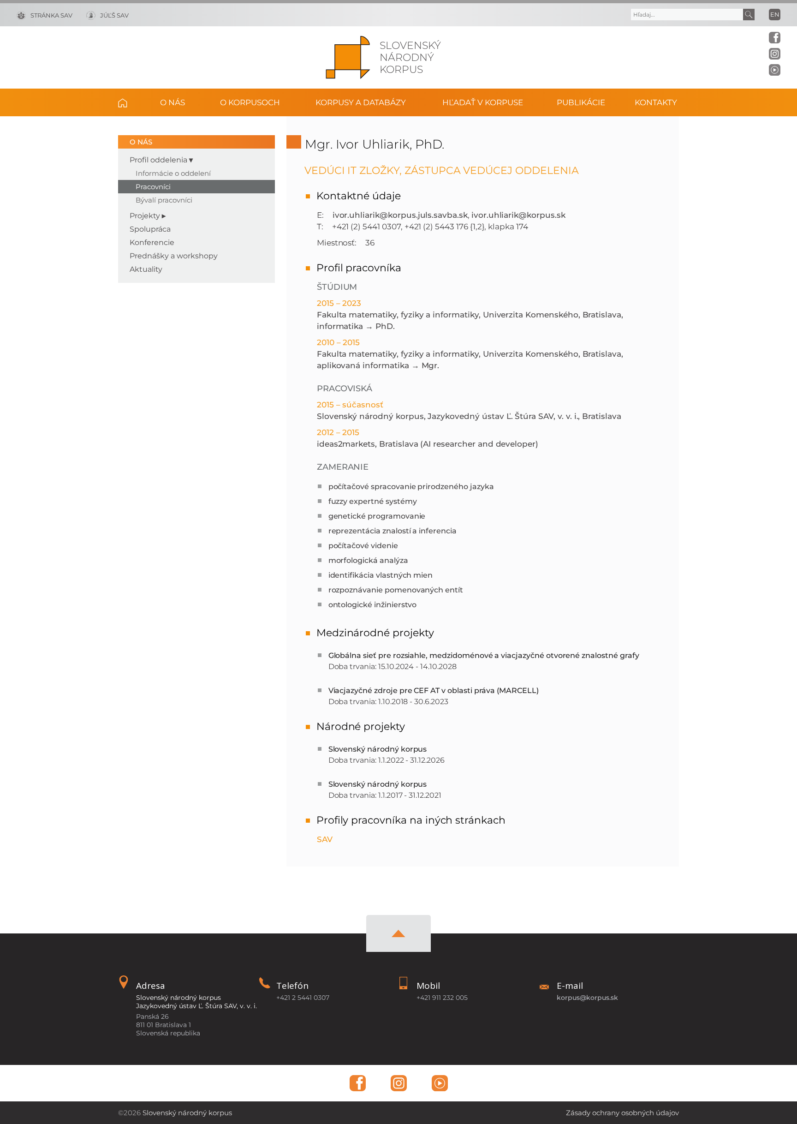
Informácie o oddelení (173, 173)
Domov (129, 102)
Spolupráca (150, 229)
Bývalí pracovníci (164, 200)
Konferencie (152, 242)
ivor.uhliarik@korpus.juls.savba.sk (400, 215)
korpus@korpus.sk (587, 997)
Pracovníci (153, 186)
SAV (325, 839)
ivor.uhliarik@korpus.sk (518, 215)
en (774, 14)
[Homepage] (348, 57)
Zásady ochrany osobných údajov (622, 1112)
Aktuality (146, 269)
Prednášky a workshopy (174, 255)
